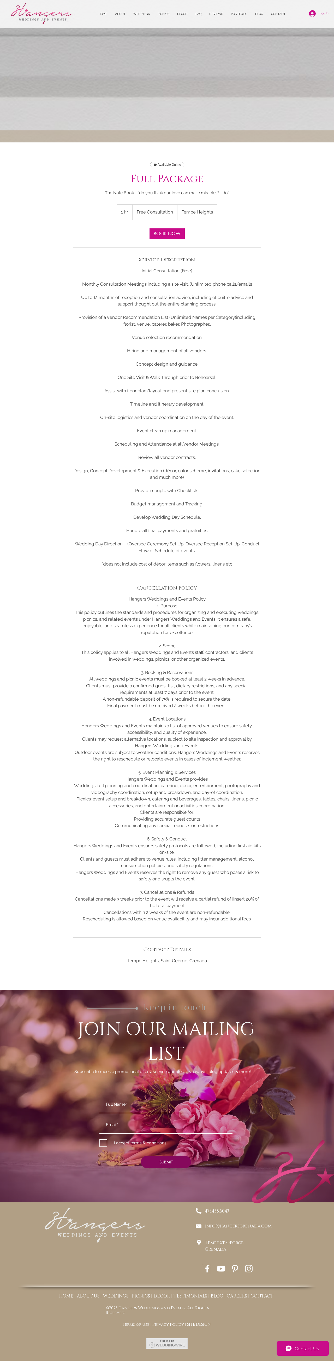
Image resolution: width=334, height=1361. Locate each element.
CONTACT (261, 1296)
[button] (163, 14)
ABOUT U (87, 1296)
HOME (66, 1296)
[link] (167, 233)
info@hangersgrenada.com (238, 1226)
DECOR (161, 1296)
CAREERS (237, 1296)
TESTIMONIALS (190, 1296)
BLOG (217, 1296)
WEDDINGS (115, 1296)
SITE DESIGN (199, 1324)
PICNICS (141, 1296)
